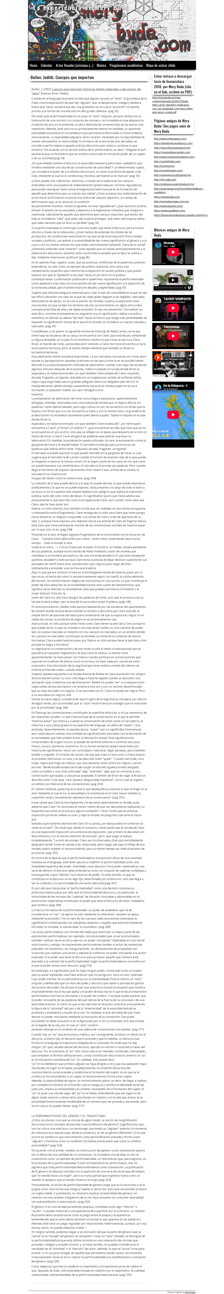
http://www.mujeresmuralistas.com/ (174, 156)
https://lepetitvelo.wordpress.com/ (173, 143)
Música (101, 65)
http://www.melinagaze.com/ (170, 138)
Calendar (46, 65)
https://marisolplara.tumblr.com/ (172, 152)
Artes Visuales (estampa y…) (74, 65)
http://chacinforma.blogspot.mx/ (172, 147)
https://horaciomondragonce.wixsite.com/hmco (181, 215)
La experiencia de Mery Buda (81, 7)
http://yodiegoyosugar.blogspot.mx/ (174, 184)
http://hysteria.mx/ (164, 166)
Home (33, 65)
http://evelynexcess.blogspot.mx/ (172, 175)
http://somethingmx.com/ (168, 170)
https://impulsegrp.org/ (167, 197)
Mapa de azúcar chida (160, 65)
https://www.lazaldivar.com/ (169, 210)
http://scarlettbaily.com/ (167, 161)
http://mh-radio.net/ (165, 179)
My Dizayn (190, 1292)
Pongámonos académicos (126, 65)
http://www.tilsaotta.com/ (168, 206)
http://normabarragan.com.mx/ (171, 201)
